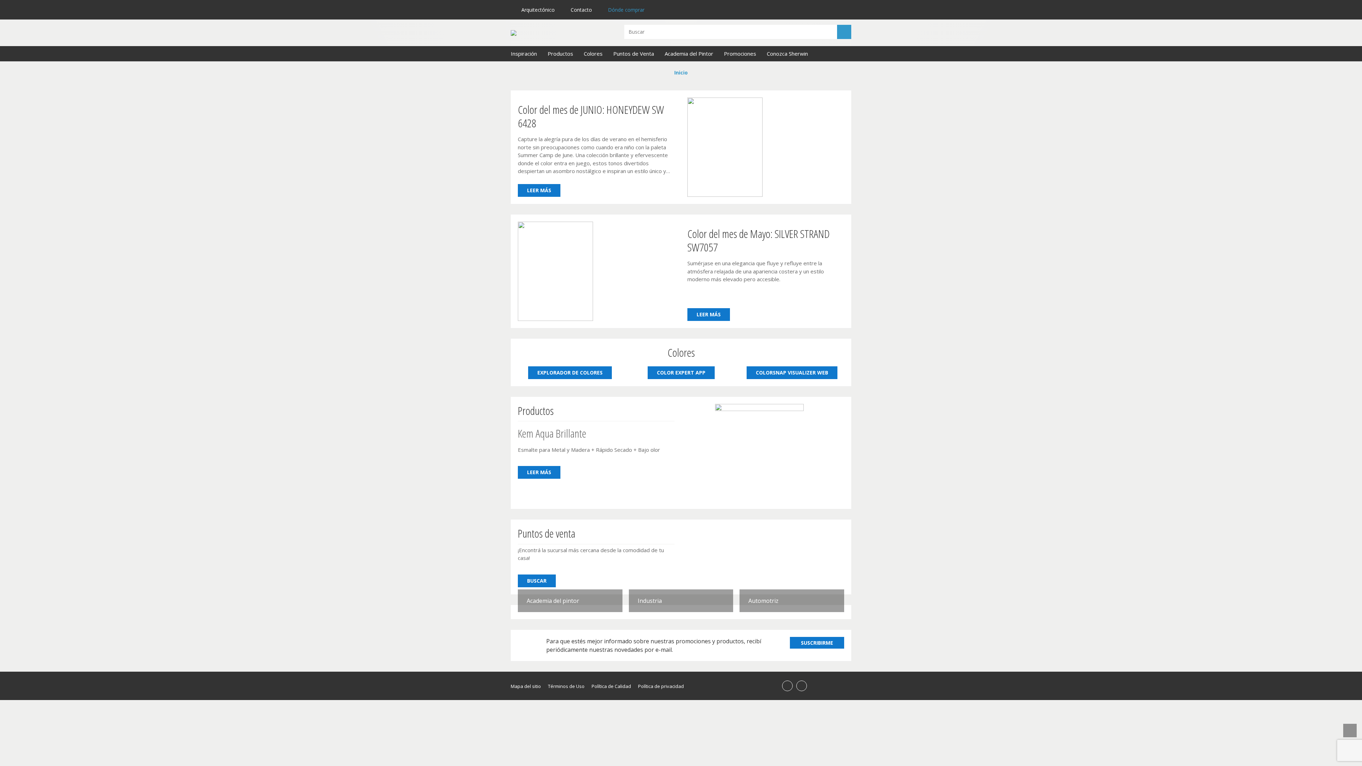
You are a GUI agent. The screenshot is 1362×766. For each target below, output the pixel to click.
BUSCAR (537, 580)
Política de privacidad (661, 686)
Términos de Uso (566, 686)
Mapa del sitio (526, 686)
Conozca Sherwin (787, 53)
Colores (593, 53)
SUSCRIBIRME (817, 642)
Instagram (801, 686)
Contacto (581, 9)
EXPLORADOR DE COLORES (570, 372)
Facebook (787, 686)
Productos (560, 53)
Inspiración (524, 53)
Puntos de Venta (633, 53)
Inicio (681, 72)
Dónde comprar (626, 9)
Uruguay (842, 10)
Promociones (740, 53)
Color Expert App (681, 372)
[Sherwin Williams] (560, 33)
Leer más (539, 190)
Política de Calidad (611, 686)
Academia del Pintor (689, 53)
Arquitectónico (538, 9)
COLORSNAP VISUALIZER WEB (792, 372)
